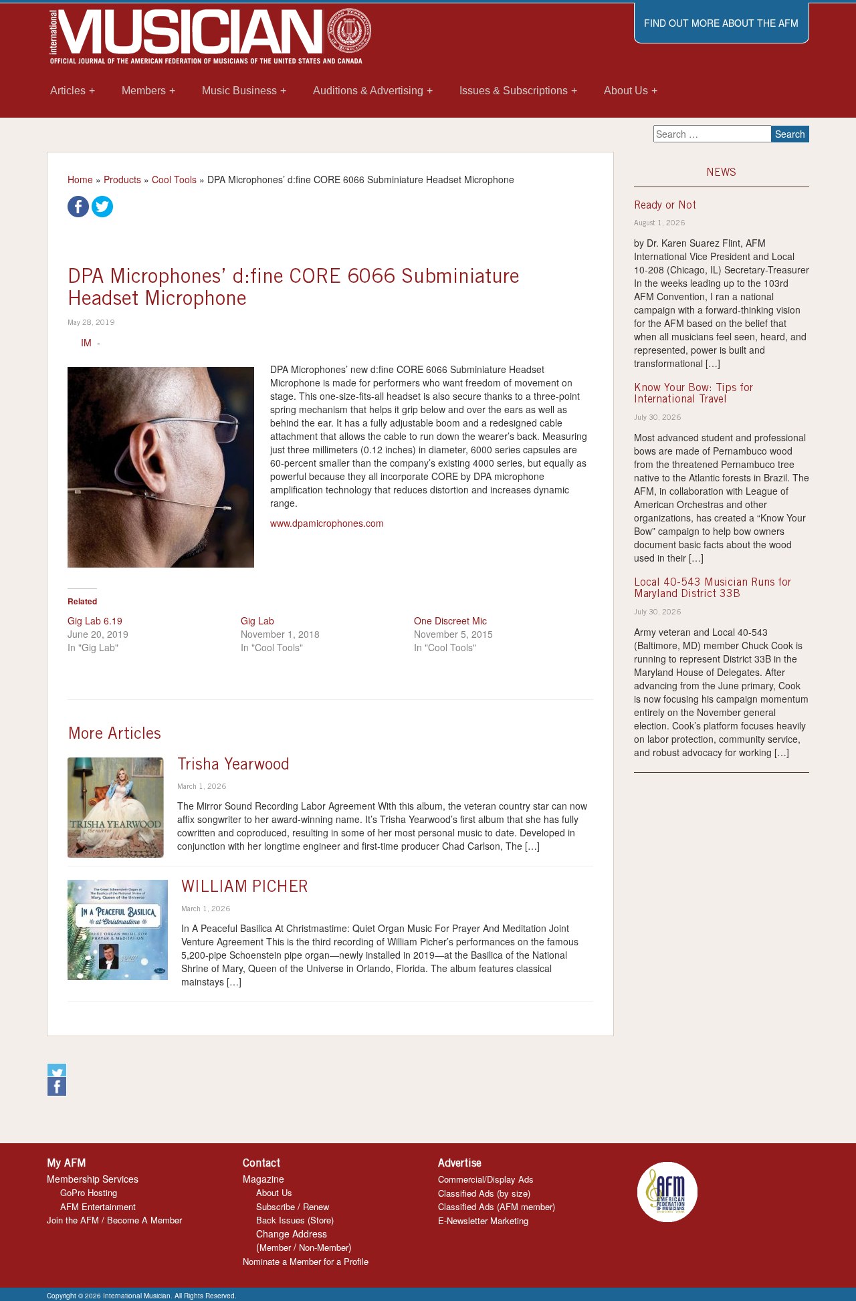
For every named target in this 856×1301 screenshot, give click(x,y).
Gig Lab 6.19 (95, 620)
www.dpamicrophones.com (327, 522)
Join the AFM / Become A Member (114, 1219)
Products (122, 179)
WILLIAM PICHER (244, 888)
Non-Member (323, 1247)
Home (80, 179)
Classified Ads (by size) (484, 1193)
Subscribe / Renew (292, 1206)
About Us (274, 1192)
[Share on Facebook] (78, 205)
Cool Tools (174, 179)
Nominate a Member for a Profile (305, 1261)
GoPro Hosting (88, 1192)
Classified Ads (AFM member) (496, 1206)
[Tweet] (102, 205)
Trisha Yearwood (233, 766)
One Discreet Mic (450, 620)
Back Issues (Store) (295, 1219)
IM (86, 342)
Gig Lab (257, 620)
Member (275, 1247)
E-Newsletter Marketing (483, 1220)
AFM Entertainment (98, 1206)
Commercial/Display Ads (486, 1179)
